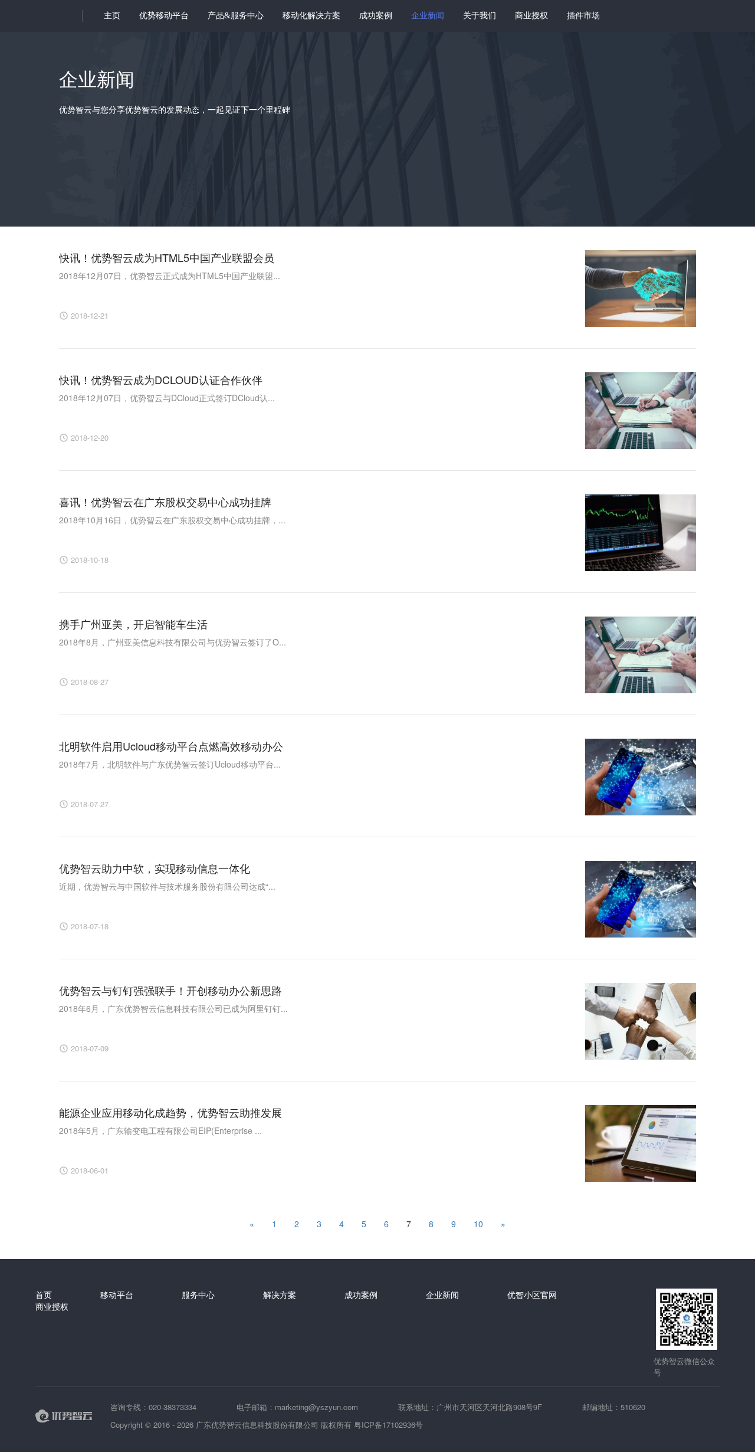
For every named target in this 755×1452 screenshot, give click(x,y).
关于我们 (479, 15)
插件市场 (583, 15)
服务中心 (198, 1294)
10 (478, 1224)
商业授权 (531, 15)
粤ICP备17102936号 (388, 1424)
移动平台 (116, 1294)
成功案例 (375, 15)
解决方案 (279, 1294)
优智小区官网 (532, 1294)
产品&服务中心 (236, 15)
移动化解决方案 (311, 15)
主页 (112, 15)
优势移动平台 (164, 15)
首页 (43, 1294)
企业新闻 (427, 15)
